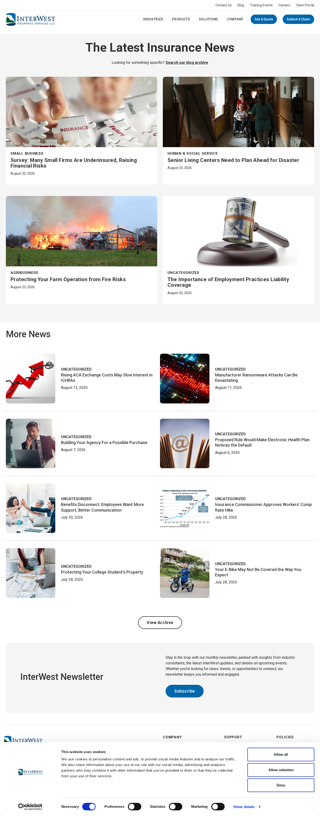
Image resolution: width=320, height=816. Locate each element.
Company (235, 19)
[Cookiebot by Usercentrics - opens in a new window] (30, 806)
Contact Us (224, 5)
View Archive (160, 622)
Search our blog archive (187, 62)
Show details (244, 807)
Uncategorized (183, 273)
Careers (284, 5)
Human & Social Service (192, 153)
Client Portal (305, 5)
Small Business (27, 153)
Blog (241, 5)
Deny (281, 785)
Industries (153, 19)
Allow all (281, 754)
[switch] (134, 806)
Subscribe (184, 691)
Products (181, 19)
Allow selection (281, 770)
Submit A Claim (298, 19)
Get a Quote (264, 19)
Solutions (208, 19)
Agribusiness (24, 273)
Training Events (261, 5)
